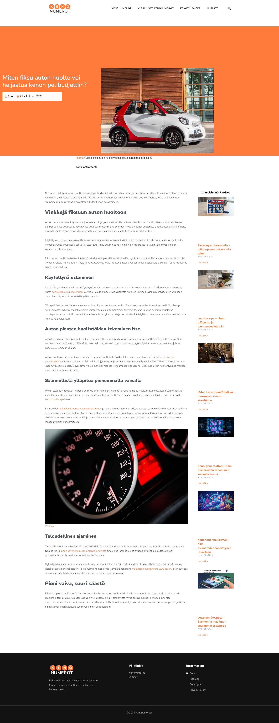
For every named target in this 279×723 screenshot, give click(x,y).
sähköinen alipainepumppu (67, 292)
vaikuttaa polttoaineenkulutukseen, (152, 569)
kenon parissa (53, 399)
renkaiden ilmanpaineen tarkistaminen (80, 408)
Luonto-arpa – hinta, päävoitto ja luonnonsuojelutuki (211, 322)
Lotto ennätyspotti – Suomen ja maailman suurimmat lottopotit (212, 622)
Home (79, 157)
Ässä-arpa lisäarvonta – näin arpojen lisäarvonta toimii (214, 249)
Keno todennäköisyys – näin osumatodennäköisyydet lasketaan (214, 546)
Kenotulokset (190, 8)
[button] (229, 8)
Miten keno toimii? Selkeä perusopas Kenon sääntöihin (215, 396)
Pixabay (49, 526)
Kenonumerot (121, 8)
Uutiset (212, 8)
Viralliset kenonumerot (156, 8)
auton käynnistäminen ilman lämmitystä (83, 551)
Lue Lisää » (203, 262)
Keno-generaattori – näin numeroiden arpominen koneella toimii (215, 470)
